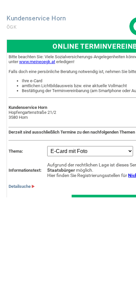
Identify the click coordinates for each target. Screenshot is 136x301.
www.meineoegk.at (37, 61)
